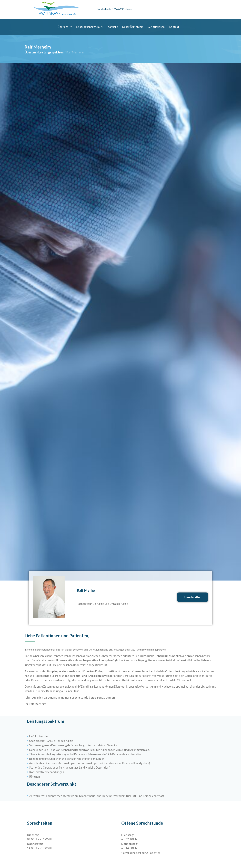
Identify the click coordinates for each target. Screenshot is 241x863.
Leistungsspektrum (51, 52)
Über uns (30, 52)
